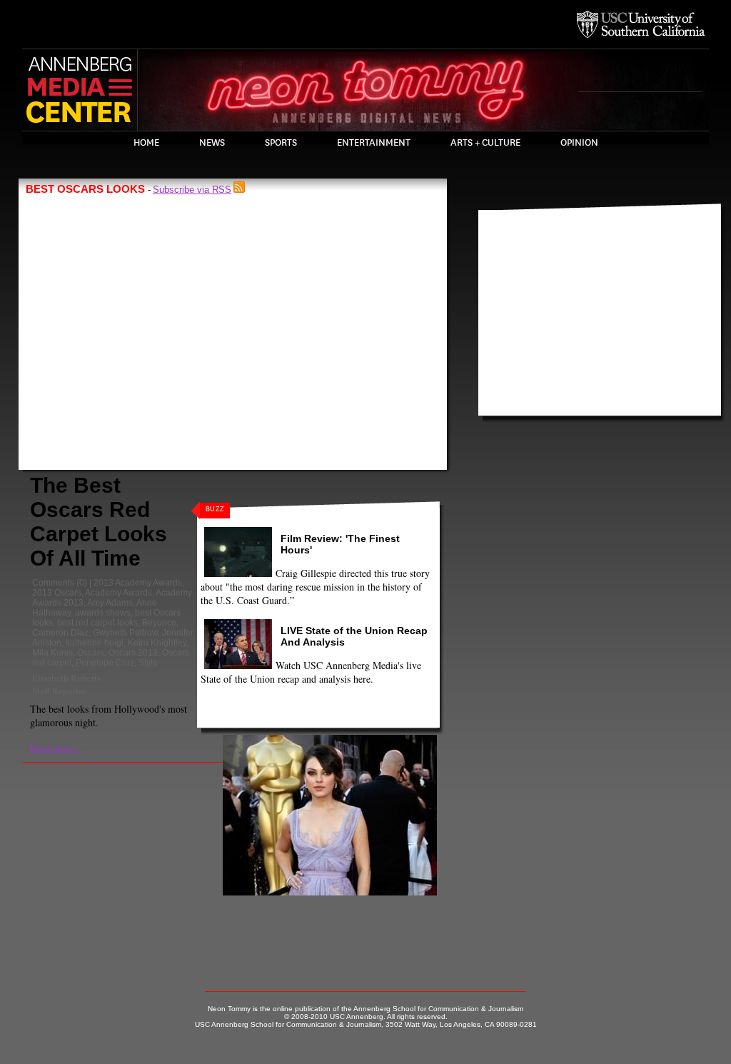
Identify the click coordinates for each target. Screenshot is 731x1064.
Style (148, 663)
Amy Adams (110, 603)
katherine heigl (94, 643)
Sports (281, 143)
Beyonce (159, 623)
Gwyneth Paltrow (125, 633)
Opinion (579, 143)
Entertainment (373, 143)
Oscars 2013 (133, 653)
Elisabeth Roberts (66, 677)
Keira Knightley (157, 643)
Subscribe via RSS (192, 189)
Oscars (90, 653)
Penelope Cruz (105, 663)
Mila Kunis (52, 653)
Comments (53, 583)
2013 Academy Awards (138, 583)
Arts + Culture (485, 143)
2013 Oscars (56, 593)
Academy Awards (118, 593)
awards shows (103, 613)
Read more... (56, 748)
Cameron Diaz (60, 633)
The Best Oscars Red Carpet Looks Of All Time (98, 521)
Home (146, 143)
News (212, 143)
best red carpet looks (97, 623)
